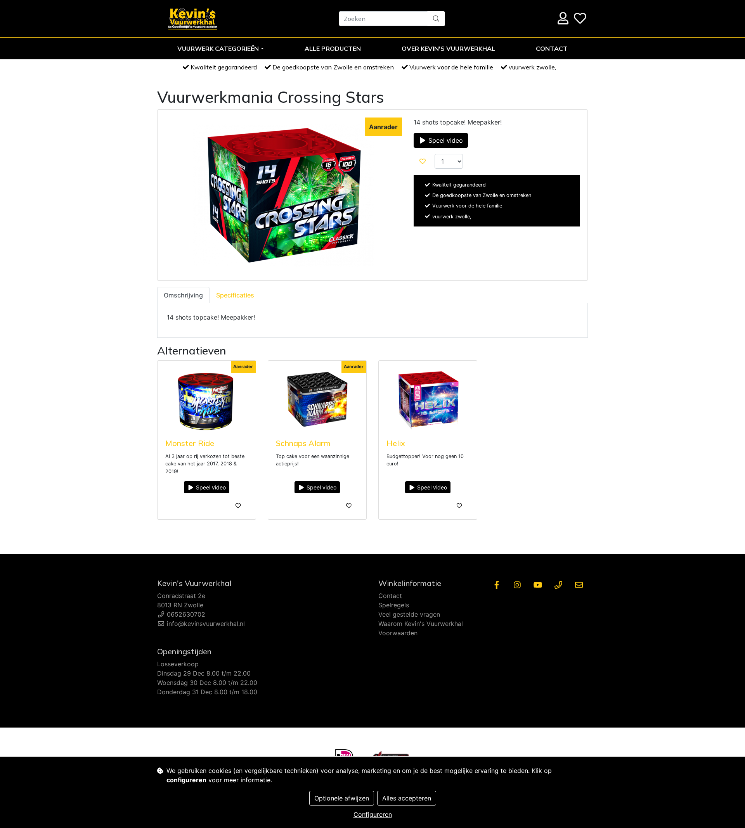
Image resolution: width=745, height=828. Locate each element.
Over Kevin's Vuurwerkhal (448, 48)
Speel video (444, 140)
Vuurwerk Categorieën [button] (218, 48)
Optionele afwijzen (341, 798)
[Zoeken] (436, 18)
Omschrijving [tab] (183, 295)
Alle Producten (333, 48)
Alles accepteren (406, 798)
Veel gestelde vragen (409, 614)
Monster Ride (189, 443)
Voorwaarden (398, 633)
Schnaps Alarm (303, 443)
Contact (552, 48)
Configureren (372, 814)
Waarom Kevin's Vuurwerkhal (420, 623)
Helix (395, 443)
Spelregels (393, 605)
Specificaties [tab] (235, 295)
